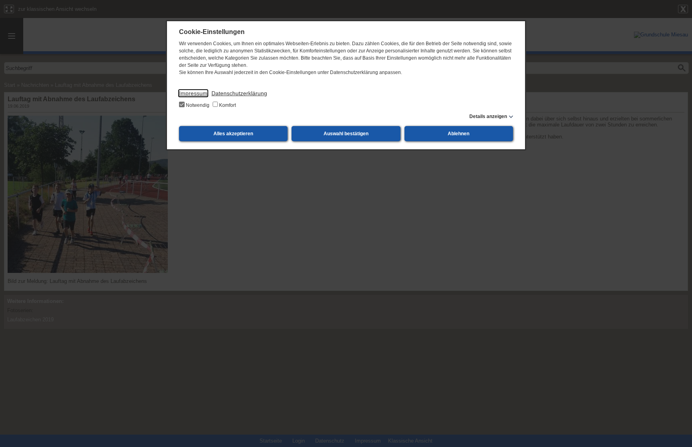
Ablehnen (458, 133)
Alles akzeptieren (233, 133)
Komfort (227, 105)
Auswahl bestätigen (346, 133)
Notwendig (198, 105)
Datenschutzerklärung (239, 93)
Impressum (193, 93)
